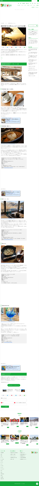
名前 (2, 402)
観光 (32, 3)
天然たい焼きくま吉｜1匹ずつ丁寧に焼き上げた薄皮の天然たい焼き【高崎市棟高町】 (32, 50)
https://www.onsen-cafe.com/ (8, 167)
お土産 (37, 3)
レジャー (34, 5)
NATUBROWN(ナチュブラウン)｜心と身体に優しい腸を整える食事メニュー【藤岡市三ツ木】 (32, 64)
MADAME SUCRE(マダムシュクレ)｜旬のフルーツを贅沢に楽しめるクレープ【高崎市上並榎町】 (32, 60)
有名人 (35, 3)
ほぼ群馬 (37, 5)
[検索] (37, 26)
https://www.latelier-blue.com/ (8, 239)
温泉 (20, 3)
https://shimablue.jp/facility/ (8, 342)
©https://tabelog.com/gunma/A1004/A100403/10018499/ (8, 321)
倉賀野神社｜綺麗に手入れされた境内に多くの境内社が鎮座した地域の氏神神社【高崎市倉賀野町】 (32, 73)
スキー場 (28, 5)
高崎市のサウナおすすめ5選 (32, 66)
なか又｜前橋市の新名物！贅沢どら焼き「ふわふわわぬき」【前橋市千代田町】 (32, 53)
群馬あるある (27, 3)
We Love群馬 (2, 23)
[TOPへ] (37, 484)
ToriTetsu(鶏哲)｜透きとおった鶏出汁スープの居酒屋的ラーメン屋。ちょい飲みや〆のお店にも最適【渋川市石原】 (32, 56)
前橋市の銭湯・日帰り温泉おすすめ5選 (32, 70)
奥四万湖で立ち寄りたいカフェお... (12, 23)
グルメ (25, 5)
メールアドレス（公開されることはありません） (20, 402)
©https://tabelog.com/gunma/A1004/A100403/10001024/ (8, 263)
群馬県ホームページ (22, 452)
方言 (30, 3)
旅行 (18, 3)
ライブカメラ (36, 7)
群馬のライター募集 (13, 454)
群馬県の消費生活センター (23, 454)
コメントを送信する (5, 406)
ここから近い (18, 5)
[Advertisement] (19, 17)
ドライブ (31, 5)
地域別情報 (23, 3)
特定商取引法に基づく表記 (14, 457)
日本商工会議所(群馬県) (23, 457)
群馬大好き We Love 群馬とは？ (14, 452)
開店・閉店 (33, 7)
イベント (22, 5)
